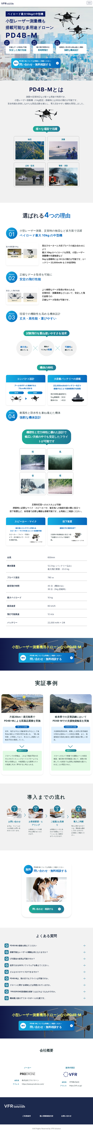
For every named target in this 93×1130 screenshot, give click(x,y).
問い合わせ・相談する (42, 909)
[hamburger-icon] (89, 2)
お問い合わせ (66, 1116)
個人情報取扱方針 (46, 1116)
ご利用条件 (26, 1116)
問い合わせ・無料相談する (35, 63)
